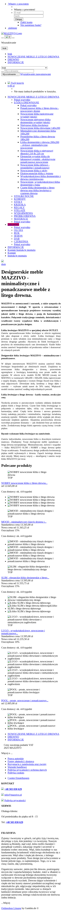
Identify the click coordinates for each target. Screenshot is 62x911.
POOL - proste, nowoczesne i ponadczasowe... (24, 700)
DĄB (17, 238)
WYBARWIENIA (23, 213)
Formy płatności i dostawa (21, 761)
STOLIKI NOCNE (24, 196)
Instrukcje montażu (25, 250)
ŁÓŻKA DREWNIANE (26, 102)
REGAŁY (19, 207)
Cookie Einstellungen (18, 778)
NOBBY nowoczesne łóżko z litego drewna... (24, 483)
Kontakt (12, 250)
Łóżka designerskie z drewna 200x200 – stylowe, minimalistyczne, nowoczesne (39, 145)
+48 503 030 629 (13, 789)
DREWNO (13, 59)
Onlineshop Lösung (11, 908)
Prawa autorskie (16, 758)
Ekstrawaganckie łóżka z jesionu (36, 173)
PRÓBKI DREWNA (25, 216)
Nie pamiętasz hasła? (30, 25)
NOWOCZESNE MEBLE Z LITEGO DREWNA (33, 56)
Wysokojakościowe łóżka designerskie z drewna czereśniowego (40, 177)
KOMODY (20, 199)
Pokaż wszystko (22, 99)
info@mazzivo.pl (13, 794)
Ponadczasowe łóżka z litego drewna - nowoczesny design (39, 109)
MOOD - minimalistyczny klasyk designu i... (23, 522)
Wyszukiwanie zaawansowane (35, 74)
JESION (18, 235)
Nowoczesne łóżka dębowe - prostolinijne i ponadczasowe (34, 166)
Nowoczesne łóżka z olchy (33, 170)
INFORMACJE (16, 62)
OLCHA (18, 230)
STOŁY (18, 201)
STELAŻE (19, 210)
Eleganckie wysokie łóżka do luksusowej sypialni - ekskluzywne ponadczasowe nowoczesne (37, 159)
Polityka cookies (16, 772)
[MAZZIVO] (11, 33)
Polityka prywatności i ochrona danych (27, 770)
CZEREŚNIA (21, 241)
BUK (17, 233)
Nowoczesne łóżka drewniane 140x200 (40, 128)
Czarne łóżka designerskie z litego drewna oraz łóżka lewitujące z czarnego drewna (37, 190)
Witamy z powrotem (18, 4)
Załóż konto (26, 22)
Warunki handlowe (17, 767)
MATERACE (21, 218)
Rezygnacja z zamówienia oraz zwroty (27, 764)
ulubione (12, 28)
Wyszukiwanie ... (10, 74)
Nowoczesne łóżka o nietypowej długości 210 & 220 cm (36, 152)
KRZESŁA (20, 204)
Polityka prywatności (15, 800)
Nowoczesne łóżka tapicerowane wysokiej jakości (36, 115)
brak (10, 53)
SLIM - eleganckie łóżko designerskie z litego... (25, 577)
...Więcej (5, 903)
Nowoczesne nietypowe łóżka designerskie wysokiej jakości (35, 121)
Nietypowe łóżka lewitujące (34, 125)
